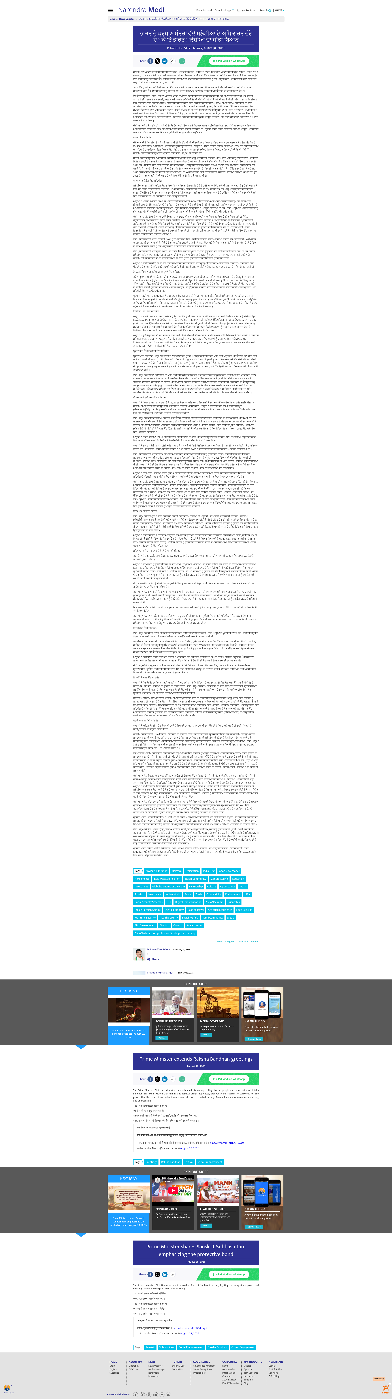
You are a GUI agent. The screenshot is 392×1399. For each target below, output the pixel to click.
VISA (247, 894)
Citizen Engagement (243, 1347)
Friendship (234, 902)
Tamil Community (213, 917)
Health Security (169, 917)
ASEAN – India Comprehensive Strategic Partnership (165, 933)
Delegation (192, 871)
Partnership (196, 886)
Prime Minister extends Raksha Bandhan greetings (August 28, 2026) (128, 1033)
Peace (188, 894)
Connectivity (213, 894)
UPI (169, 902)
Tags (137, 871)
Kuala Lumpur (195, 925)
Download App (254, 1039)
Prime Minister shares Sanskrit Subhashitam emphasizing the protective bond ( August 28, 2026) (128, 1221)
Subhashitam (167, 1347)
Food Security (244, 910)
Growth (177, 925)
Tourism (139, 894)
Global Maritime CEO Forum (168, 886)
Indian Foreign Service (148, 910)
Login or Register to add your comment (238, 941)
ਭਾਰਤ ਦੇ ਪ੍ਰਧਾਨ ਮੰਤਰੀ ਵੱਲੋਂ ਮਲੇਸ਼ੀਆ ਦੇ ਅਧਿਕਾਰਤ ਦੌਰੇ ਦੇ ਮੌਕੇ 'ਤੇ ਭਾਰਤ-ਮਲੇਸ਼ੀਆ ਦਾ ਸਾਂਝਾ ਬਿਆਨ (196, 37)
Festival (189, 1162)
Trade (199, 894)
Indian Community (195, 879)
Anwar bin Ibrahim (156, 871)
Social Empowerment (210, 1162)
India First (209, 871)
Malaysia (177, 871)
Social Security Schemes (148, 902)
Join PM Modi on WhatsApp (229, 61)
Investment (141, 886)
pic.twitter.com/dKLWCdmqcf (190, 1328)
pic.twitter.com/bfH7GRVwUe (227, 1143)
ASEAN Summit (215, 902)
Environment (232, 894)
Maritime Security (145, 917)
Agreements (142, 879)
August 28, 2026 (189, 1148)
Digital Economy (174, 910)
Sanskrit (150, 1347)
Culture (211, 886)
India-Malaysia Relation (166, 879)
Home (112, 19)
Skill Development (145, 925)
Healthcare (154, 894)
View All (161, 1038)
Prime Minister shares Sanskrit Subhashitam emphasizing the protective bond (196, 1250)
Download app (9, 1392)
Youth (242, 886)
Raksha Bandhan (170, 1162)
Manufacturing (219, 879)
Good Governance (229, 871)
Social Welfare (190, 917)
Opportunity (227, 886)
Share (154, 959)
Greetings (151, 1162)
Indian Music (173, 894)
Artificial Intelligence (220, 910)
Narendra (141, 10)
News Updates (127, 19)
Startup (164, 925)
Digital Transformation (188, 902)
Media (230, 917)
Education (238, 879)
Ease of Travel (196, 910)
